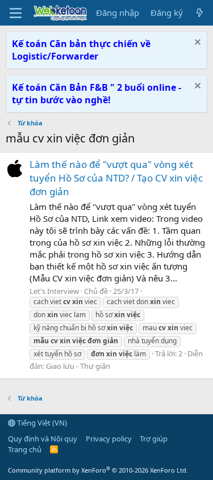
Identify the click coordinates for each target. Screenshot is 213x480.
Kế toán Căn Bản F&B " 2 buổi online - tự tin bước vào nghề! (96, 93)
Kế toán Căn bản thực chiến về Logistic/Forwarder (81, 49)
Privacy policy (109, 438)
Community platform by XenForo (98, 470)
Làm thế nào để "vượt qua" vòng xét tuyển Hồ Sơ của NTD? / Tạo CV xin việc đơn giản (116, 178)
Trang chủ (24, 449)
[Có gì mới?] (200, 12)
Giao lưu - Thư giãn (78, 366)
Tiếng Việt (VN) (41, 423)
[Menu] (15, 13)
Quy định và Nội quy (42, 438)
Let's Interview (54, 291)
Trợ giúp (154, 438)
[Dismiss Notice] (196, 43)
